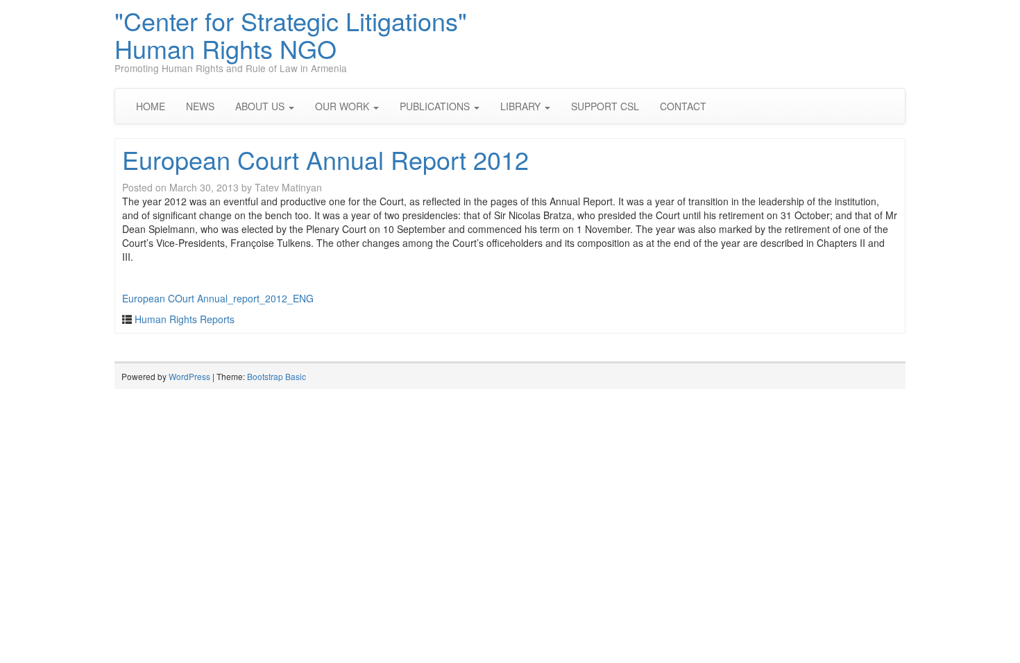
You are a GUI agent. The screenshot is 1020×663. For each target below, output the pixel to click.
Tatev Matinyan (288, 187)
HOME (150, 106)
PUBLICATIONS (436, 106)
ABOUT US (261, 106)
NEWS (200, 106)
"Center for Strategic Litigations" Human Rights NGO (290, 34)
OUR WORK (343, 106)
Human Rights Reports (185, 319)
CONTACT (683, 106)
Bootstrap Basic (276, 376)
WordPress (189, 376)
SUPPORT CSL (605, 106)
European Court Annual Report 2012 (325, 159)
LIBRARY (521, 106)
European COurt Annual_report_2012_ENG (218, 298)
